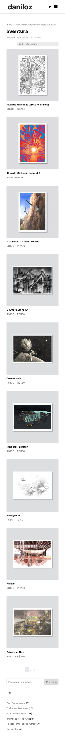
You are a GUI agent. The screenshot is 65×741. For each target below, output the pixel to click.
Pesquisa (51, 682)
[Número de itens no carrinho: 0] (9, 693)
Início (9, 24)
